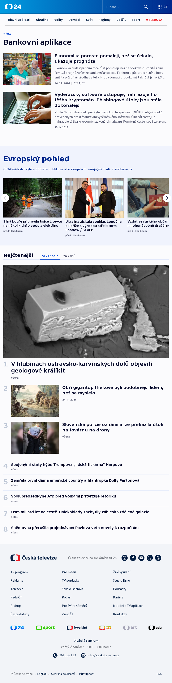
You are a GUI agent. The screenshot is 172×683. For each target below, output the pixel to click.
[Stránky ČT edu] (155, 627)
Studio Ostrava (72, 589)
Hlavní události (19, 19)
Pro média (69, 572)
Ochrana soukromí (63, 674)
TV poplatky (70, 580)
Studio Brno (121, 580)
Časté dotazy (19, 614)
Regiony (105, 19)
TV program (19, 572)
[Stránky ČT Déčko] (105, 627)
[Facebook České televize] (133, 557)
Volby (58, 19)
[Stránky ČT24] (17, 627)
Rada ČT (16, 597)
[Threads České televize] (158, 557)
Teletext (16, 589)
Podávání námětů (74, 605)
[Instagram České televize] (124, 557)
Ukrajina (42, 19)
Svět (89, 19)
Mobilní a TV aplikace (128, 605)
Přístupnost (86, 674)
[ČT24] (13, 6)
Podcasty (119, 589)
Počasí (66, 597)
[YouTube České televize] (141, 557)
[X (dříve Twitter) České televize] (149, 557)
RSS (159, 674)
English (41, 674)
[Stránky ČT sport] (45, 627)
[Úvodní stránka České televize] (33, 557)
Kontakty (120, 614)
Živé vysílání (121, 572)
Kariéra (118, 597)
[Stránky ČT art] (130, 627)
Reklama (16, 580)
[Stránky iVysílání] (77, 627)
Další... (121, 19)
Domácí (74, 19)
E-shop (15, 605)
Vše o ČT (68, 614)
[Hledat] (146, 6)
